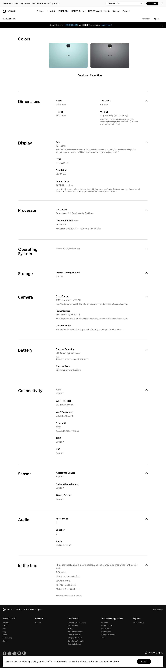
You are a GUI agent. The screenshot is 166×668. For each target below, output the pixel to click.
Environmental (73, 625)
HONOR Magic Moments (99, 11)
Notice (5, 641)
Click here (114, 661)
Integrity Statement (75, 638)
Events (5, 625)
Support (116, 11)
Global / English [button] (114, 3)
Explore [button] (126, 11)
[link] (4, 653)
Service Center (138, 622)
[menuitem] (146, 100)
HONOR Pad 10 (71, 25)
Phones (40, 11)
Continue (152, 3)
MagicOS (51, 11)
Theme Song (7, 638)
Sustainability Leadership (77, 622)
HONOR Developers (108, 635)
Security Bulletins (74, 644)
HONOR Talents (78, 11)
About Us (6, 622)
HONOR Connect (107, 625)
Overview (146, 19)
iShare (103, 638)
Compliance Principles (76, 641)
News (5, 628)
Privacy (70, 628)
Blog (4, 632)
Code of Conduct (74, 635)
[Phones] (44, 11)
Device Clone (105, 628)
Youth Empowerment (75, 632)
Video (5, 635)
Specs (157, 19)
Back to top (157, 610)
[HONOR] (9, 610)
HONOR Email (106, 632)
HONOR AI (62, 11)
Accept (144, 661)
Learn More (105, 25)
